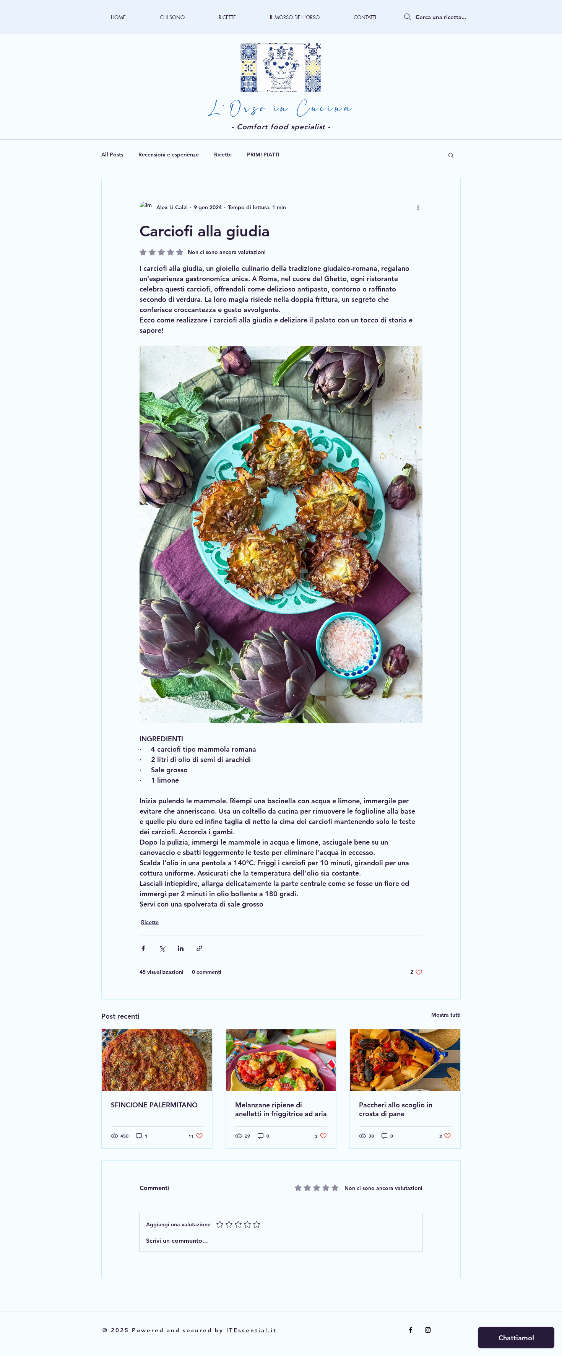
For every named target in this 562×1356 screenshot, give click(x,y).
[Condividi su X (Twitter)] (162, 948)
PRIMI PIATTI (263, 154)
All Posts (112, 154)
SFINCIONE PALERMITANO (154, 1104)
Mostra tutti (446, 1014)
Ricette (223, 154)
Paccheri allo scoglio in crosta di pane (395, 1109)
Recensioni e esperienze (168, 154)
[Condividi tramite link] (199, 948)
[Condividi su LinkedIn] (180, 948)
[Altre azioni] (417, 207)
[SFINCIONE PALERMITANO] (157, 1060)
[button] (451, 155)
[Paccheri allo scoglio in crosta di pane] (405, 1060)
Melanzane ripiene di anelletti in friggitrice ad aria (281, 1109)
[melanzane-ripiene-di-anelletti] (281, 1060)
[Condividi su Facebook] (143, 948)
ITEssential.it (251, 1330)
